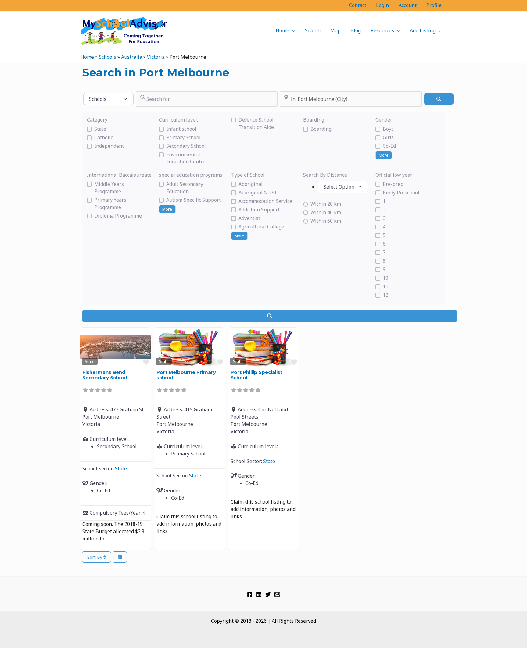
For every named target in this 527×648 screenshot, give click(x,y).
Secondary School (186, 146)
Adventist (249, 218)
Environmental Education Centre (186, 158)
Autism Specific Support (193, 200)
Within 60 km (325, 221)
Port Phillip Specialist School (256, 375)
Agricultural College (261, 226)
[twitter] (268, 594)
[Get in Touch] (277, 594)
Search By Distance (325, 175)
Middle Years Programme (109, 188)
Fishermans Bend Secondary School (104, 375)
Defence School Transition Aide (256, 123)
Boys (388, 129)
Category (97, 119)
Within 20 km (325, 203)
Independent (109, 146)
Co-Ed (389, 146)
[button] (292, 30)
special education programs (190, 175)
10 (385, 277)
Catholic (103, 137)
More (384, 155)
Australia (131, 57)
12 (385, 295)
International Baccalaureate (119, 175)
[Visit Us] (250, 594)
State (100, 129)
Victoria (156, 57)
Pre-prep (393, 184)
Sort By (95, 557)
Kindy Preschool (401, 192)
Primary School (183, 137)
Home (87, 57)
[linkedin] (259, 594)
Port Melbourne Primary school (186, 375)
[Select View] (120, 557)
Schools (107, 57)
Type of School (248, 175)
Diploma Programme (118, 215)
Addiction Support (259, 209)
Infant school (181, 129)
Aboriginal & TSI (257, 192)
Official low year (393, 175)
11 (385, 286)
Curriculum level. (178, 119)
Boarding (313, 119)
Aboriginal (250, 184)
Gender (383, 119)
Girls (388, 137)
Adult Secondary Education (184, 188)
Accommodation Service (265, 201)
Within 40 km (325, 212)
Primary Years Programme (110, 204)
